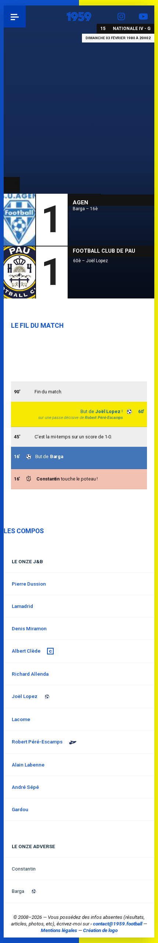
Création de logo (100, 930)
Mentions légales (59, 930)
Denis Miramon (29, 628)
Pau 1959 (26, 16)
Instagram (121, 16)
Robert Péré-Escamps (104, 417)
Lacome (21, 719)
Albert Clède (26, 651)
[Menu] (15, 16)
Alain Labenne (28, 765)
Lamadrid (22, 606)
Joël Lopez (108, 411)
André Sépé (25, 787)
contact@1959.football (117, 924)
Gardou (20, 809)
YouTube (143, 16)
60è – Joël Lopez (90, 260)
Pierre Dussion (29, 584)
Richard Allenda (30, 674)
